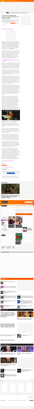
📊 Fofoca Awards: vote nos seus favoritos (7, 160)
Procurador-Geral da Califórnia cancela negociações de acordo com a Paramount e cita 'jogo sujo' (8, 335)
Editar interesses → (30, 205)
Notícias (5, 285)
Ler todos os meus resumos (24, 214)
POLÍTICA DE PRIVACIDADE (23, 400)
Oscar (18, 317)
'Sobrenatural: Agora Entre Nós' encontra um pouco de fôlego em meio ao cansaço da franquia (11, 370)
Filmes (1, 311)
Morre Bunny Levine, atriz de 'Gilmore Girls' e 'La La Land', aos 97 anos (27, 335)
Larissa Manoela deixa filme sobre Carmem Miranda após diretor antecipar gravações (8, 325)
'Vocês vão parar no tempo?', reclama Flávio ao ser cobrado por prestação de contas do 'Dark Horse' (8, 314)
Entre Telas (2, 352)
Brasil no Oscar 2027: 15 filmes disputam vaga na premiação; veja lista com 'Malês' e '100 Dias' (24, 319)
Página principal (4, 0)
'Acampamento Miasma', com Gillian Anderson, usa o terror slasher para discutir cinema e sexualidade (8, 340)
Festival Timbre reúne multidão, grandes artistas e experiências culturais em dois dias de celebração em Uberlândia (27, 370)
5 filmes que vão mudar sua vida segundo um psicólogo (24, 354)
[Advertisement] (22, 341)
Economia (5, 290)
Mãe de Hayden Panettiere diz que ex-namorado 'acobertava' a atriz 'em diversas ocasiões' (8, 354)
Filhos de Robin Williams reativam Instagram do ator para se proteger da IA (8, 365)
